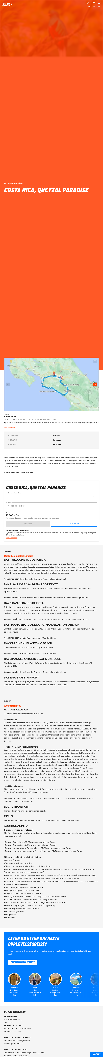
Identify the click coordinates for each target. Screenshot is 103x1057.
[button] (51, 496)
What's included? (9, 427)
